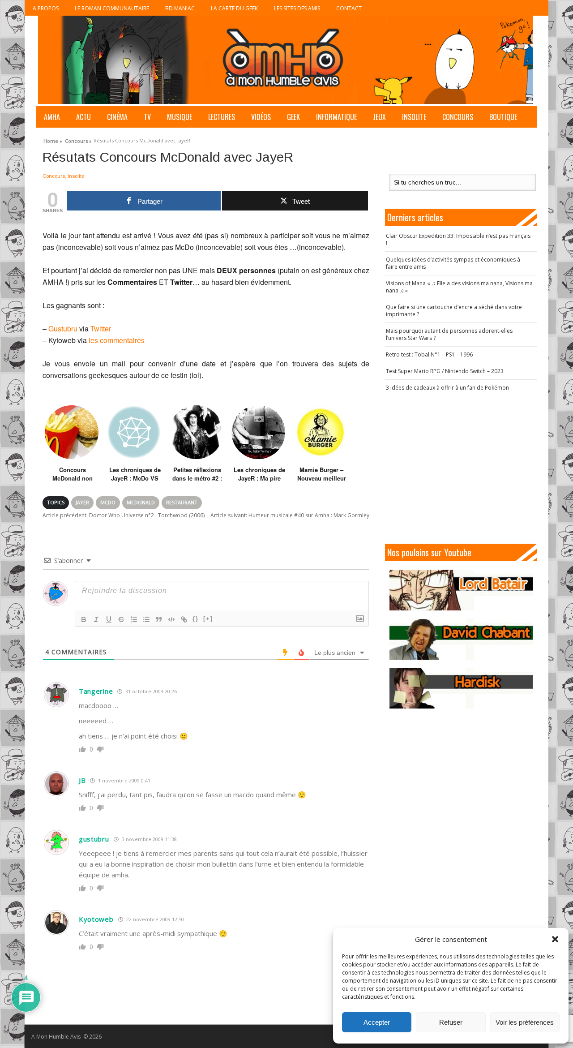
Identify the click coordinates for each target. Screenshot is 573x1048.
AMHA (52, 117)
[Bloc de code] (171, 619)
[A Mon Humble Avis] (285, 60)
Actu (83, 117)
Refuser (450, 1022)
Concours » (78, 139)
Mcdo (107, 502)
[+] (208, 618)
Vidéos (261, 117)
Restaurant (181, 502)
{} (195, 618)
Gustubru (62, 328)
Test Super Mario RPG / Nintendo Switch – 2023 (445, 371)
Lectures (221, 117)
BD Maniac (180, 8)
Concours (457, 117)
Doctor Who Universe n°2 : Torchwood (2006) (124, 515)
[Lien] (184, 619)
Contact (349, 8)
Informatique (336, 117)
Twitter (100, 328)
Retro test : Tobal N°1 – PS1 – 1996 (429, 354)
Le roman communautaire (112, 8)
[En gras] (83, 619)
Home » (52, 139)
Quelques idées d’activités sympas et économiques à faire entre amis (453, 263)
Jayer (82, 502)
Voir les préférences (525, 1022)
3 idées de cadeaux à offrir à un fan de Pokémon (447, 387)
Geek (293, 117)
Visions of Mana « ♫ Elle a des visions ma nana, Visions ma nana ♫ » (459, 286)
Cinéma (117, 117)
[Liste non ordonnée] (146, 619)
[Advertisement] (461, 468)
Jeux (379, 117)
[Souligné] (109, 619)
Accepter (376, 1022)
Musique (179, 117)
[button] (555, 939)
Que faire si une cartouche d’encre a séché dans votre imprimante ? (454, 310)
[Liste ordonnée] (134, 619)
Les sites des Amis (297, 8)
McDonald (141, 502)
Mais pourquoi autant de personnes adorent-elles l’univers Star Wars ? (449, 334)
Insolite (414, 117)
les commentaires (117, 340)
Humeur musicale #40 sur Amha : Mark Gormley (289, 515)
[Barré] (121, 619)
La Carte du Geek (234, 8)
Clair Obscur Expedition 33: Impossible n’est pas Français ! (458, 239)
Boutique (503, 117)
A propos (46, 8)
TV (147, 117)
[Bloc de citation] (159, 619)
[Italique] (96, 619)
